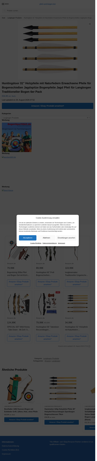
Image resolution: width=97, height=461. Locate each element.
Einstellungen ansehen (66, 238)
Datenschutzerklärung (50, 243)
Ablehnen (46, 238)
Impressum (61, 243)
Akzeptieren (27, 238)
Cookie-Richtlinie (35, 243)
